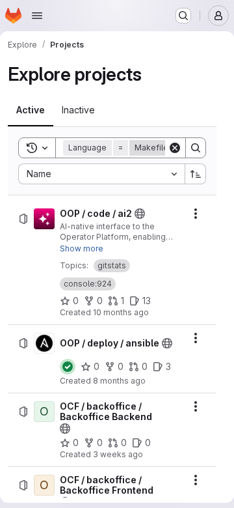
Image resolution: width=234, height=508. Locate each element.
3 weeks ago (118, 454)
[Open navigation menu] (37, 15)
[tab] (30, 110)
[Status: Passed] (67, 366)
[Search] (195, 147)
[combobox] (101, 173)
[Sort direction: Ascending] (195, 173)
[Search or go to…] (183, 15)
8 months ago (119, 381)
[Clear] (175, 148)
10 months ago (121, 312)
